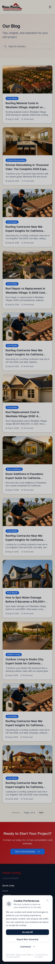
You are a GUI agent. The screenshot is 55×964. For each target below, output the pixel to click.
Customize (25, 946)
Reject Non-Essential (27, 939)
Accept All (27, 932)
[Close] (47, 900)
